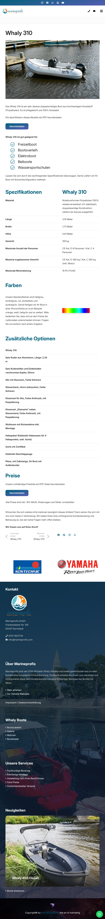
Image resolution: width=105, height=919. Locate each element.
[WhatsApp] (52, 3)
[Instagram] (42, 3)
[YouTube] (63, 3)
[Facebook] (47, 3)
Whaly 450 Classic (26, 878)
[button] (101, 11)
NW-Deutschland (50, 912)
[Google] (58, 3)
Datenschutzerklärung (29, 702)
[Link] (89, 11)
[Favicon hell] (52, 906)
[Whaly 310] (52, 42)
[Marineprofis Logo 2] (13, 11)
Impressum (11, 702)
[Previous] (9, 851)
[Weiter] (96, 851)
